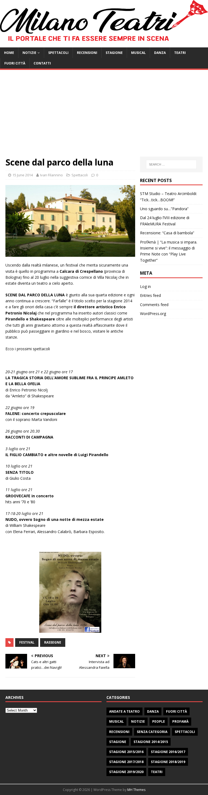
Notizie (29, 52)
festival (26, 642)
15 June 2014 (22, 175)
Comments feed (154, 304)
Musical (138, 52)
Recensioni (87, 52)
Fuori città (14, 63)
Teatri (180, 52)
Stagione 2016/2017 (168, 751)
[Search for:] (171, 164)
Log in (145, 286)
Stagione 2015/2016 (126, 751)
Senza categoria (152, 731)
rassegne (52, 642)
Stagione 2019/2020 (126, 772)
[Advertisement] (104, 116)
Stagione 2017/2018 (126, 762)
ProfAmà (180, 721)
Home (9, 52)
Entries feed (150, 295)
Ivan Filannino (51, 175)
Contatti (42, 63)
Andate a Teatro (124, 711)
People (158, 721)
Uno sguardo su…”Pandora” (164, 208)
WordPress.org (153, 313)
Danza (160, 52)
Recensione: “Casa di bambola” (167, 232)
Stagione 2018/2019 (168, 762)
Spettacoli (58, 52)
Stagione (114, 52)
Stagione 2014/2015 (151, 741)
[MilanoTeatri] (104, 44)
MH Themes (136, 789)
